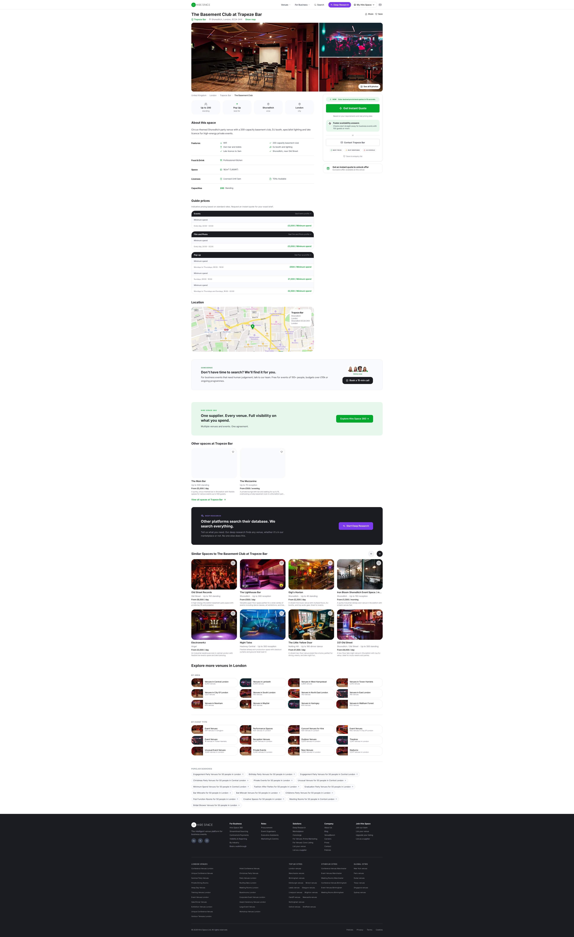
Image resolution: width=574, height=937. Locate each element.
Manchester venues (296, 873)
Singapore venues (361, 888)
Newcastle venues (310, 897)
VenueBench (329, 835)
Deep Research (341, 4)
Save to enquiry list (354, 156)
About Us (328, 827)
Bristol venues (311, 883)
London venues (295, 868)
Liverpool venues (295, 892)
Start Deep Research (357, 525)
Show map (250, 19)
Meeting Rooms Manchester (332, 878)
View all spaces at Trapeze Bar (207, 499)
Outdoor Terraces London (201, 916)
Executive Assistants (269, 835)
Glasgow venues (308, 888)
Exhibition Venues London (201, 907)
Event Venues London (200, 897)
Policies (327, 850)
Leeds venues (294, 888)
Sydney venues (360, 892)
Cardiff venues (294, 897)
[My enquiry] (380, 4)
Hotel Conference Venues (249, 868)
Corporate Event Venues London (252, 897)
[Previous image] (195, 463)
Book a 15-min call (359, 380)
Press (326, 842)
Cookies (379, 930)
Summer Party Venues (200, 878)
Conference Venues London (202, 868)
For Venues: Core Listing (303, 842)
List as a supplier (300, 850)
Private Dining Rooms (199, 883)
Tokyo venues (359, 883)
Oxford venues (294, 907)
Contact (327, 846)
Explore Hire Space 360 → (354, 418)
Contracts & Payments (239, 835)
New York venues (360, 868)
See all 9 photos (371, 86)
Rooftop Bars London (247, 883)
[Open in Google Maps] (252, 329)
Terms (369, 930)
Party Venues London (247, 878)
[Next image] (233, 463)
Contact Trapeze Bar (354, 142)
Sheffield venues (309, 907)
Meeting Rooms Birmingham (332, 892)
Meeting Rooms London (248, 888)
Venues (284, 4)
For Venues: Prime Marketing (305, 839)
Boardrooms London (247, 892)
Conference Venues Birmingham (334, 883)
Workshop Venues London (249, 912)
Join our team (362, 827)
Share (370, 14)
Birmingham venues (296, 878)
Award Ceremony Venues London (252, 902)
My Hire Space (364, 4)
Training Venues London (201, 892)
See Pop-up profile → (302, 255)
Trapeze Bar (200, 19)
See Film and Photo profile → (299, 234)
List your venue (299, 846)
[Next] (380, 554)
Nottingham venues (296, 902)
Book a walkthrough (238, 846)
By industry (234, 842)
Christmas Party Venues (248, 873)
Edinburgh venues (296, 883)
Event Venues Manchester (331, 873)
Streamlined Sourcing (239, 831)
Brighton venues (311, 892)
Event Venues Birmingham (331, 888)
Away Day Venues (198, 888)
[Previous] (371, 554)
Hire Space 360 (236, 827)
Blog (326, 831)
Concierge (297, 835)
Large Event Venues (247, 907)
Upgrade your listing (364, 835)
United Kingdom (198, 95)
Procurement (266, 827)
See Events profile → (303, 214)
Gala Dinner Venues (199, 902)
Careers (327, 839)
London (213, 95)
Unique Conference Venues (202, 873)
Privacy (360, 930)
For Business (301, 4)
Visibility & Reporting (238, 839)
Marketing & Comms (269, 839)
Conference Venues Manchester (333, 868)
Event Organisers (268, 831)
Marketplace (298, 831)
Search (320, 4)
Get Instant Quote (355, 108)
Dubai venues (359, 878)
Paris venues (359, 873)
